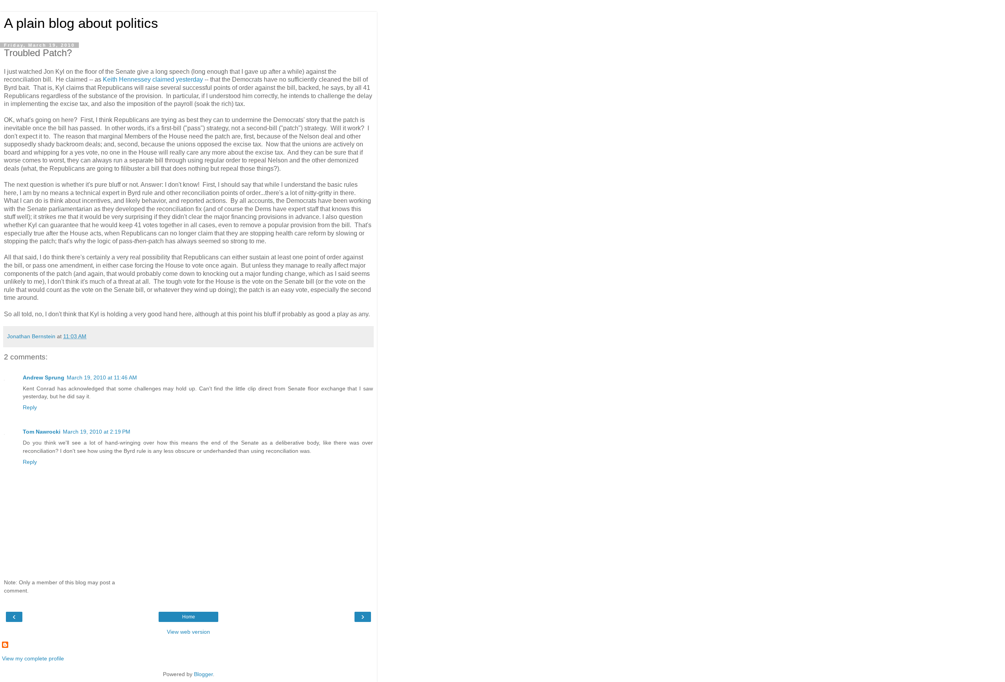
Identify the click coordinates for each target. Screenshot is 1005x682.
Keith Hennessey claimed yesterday (153, 79)
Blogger (203, 674)
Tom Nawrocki (41, 432)
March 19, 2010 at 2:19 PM (96, 432)
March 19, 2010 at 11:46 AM (102, 377)
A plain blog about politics (81, 23)
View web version (188, 632)
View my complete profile (33, 658)
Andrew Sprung (43, 377)
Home (188, 617)
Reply (30, 407)
